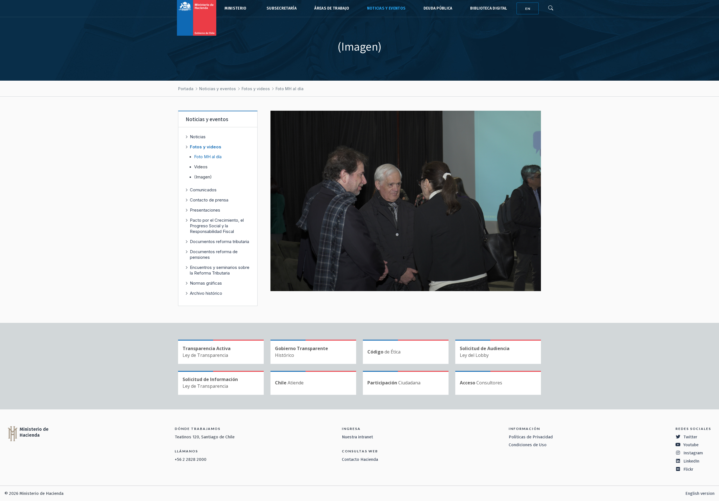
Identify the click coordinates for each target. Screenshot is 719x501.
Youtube (690, 444)
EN (527, 8)
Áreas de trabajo (331, 8)
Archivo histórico (206, 293)
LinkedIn (691, 461)
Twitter (690, 436)
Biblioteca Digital (488, 8)
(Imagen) (203, 177)
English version (700, 493)
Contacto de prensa (209, 200)
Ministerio (235, 8)
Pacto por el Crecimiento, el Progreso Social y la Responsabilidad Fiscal (217, 225)
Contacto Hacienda (360, 459)
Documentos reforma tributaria (219, 241)
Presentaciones (205, 210)
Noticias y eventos (386, 8)
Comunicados (203, 189)
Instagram (693, 452)
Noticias (198, 136)
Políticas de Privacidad (531, 436)
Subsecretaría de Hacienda (280, 8)
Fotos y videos (256, 88)
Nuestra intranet (357, 436)
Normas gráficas (206, 283)
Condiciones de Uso (528, 444)
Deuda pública (438, 8)
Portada (186, 88)
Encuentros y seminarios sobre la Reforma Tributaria (219, 270)
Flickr (688, 469)
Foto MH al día (290, 88)
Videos (201, 166)
